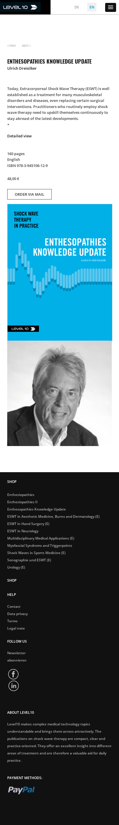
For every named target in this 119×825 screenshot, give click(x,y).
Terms (12, 621)
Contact (14, 606)
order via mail (29, 194)
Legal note (16, 628)
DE (77, 7)
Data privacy (17, 614)
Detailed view (19, 136)
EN (92, 7)
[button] (110, 7)
